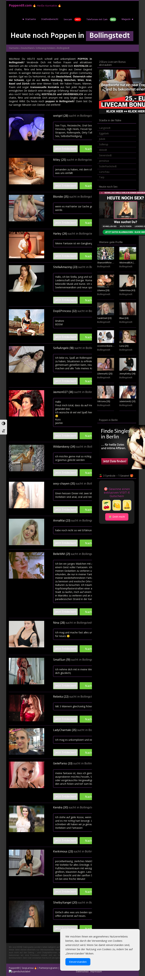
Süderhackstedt (108, 166)
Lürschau (104, 171)
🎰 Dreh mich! (117, 516)
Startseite (14, 47)
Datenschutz (82, 971)
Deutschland (27, 47)
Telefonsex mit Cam (100, 20)
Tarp (101, 177)
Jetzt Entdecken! (65, 149)
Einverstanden (78, 961)
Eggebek (104, 133)
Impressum (96, 971)
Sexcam (72, 20)
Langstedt (105, 128)
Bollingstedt (88, 116)
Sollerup (103, 144)
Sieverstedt (105, 155)
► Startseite (29, 19)
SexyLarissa (28, 967)
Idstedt (103, 150)
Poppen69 (14, 967)
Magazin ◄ (127, 19)
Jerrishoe (104, 160)
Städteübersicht (49, 19)
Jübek (102, 139)
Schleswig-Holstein (45, 47)
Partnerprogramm (48, 967)
